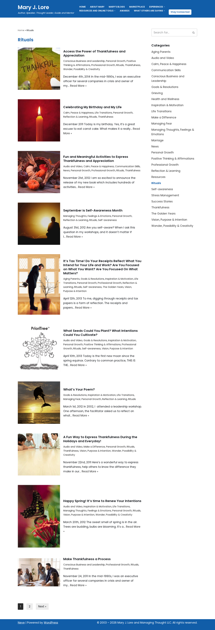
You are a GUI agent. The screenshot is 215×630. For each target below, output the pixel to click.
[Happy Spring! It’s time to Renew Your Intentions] (39, 516)
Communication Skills (127, 166)
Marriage (157, 140)
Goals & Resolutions (92, 278)
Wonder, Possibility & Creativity (81, 69)
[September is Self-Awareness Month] (39, 224)
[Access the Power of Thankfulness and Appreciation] (39, 69)
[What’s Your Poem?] (39, 402)
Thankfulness (132, 65)
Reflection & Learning (75, 116)
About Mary (97, 6)
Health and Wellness (165, 99)
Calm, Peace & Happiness (78, 112)
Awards (125, 10)
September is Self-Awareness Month (92, 210)
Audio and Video (72, 166)
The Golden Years (113, 287)
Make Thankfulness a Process (87, 559)
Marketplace (137, 6)
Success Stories (162, 201)
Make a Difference (94, 446)
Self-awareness (107, 220)
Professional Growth (103, 65)
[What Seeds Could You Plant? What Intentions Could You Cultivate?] (39, 348)
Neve (21, 623)
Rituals (120, 65)
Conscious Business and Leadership (84, 61)
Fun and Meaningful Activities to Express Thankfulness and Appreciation (95, 159)
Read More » (78, 86)
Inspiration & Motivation (119, 278)
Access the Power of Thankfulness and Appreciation (94, 53)
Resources (158, 177)
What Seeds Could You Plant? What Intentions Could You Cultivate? (100, 333)
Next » (42, 606)
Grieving (157, 93)
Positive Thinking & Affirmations (102, 344)
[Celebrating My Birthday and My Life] (39, 120)
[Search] (193, 32)
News (66, 170)
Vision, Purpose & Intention (117, 348)
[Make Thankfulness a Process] (39, 572)
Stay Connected (180, 12)
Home (82, 6)
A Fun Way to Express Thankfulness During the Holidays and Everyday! (100, 439)
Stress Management (165, 195)
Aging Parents (71, 278)
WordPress (51, 623)
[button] (164, 6)
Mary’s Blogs (117, 6)
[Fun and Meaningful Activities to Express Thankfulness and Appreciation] (39, 172)
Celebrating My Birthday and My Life (92, 107)
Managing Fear (71, 399)
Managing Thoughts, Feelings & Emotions (87, 216)
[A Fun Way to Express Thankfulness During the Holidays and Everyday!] (39, 454)
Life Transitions (103, 112)
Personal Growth (115, 61)
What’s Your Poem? (79, 389)
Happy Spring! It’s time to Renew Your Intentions (102, 501)
